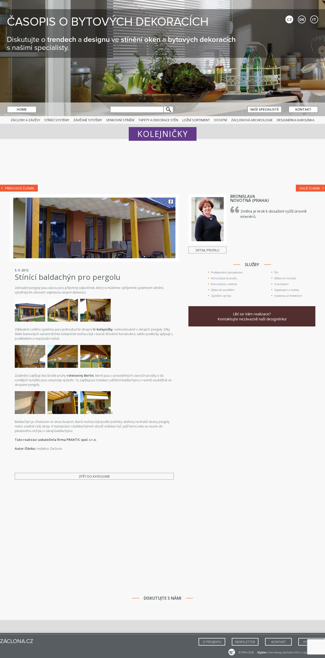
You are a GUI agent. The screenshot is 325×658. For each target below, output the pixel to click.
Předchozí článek (19, 188)
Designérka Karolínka (295, 120)
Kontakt (303, 109)
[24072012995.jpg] (95, 412)
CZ (289, 19)
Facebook (171, 201)
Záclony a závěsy (25, 120)
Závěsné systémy (87, 120)
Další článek (310, 188)
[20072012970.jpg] (30, 366)
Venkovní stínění (120, 120)
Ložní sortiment (196, 120)
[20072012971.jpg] (95, 320)
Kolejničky (162, 133)
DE (301, 19)
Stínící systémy (56, 120)
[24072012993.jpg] (30, 412)
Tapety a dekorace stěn (158, 120)
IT (314, 19)
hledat (168, 109)
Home (22, 109)
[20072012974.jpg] (62, 366)
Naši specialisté (264, 109)
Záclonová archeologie (252, 120)
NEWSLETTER (245, 641)
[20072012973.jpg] (62, 320)
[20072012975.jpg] (95, 366)
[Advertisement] (162, 165)
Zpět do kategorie (94, 476)
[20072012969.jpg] (30, 320)
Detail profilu (207, 250)
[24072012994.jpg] (62, 412)
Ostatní (220, 120)
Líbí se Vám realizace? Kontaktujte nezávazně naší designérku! (252, 316)
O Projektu (212, 641)
